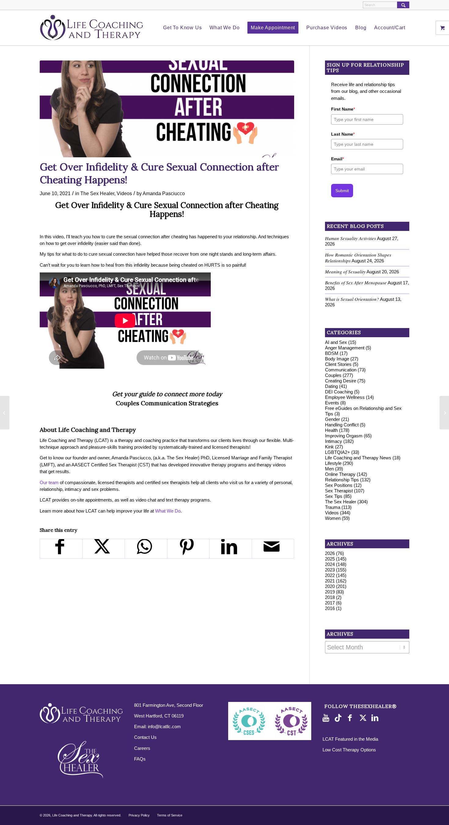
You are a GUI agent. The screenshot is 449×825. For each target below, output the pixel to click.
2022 (330, 575)
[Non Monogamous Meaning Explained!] (4, 412)
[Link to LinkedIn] (376, 718)
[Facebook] (351, 718)
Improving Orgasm (344, 435)
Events (332, 402)
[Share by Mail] (273, 548)
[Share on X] (104, 548)
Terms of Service (169, 815)
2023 (330, 569)
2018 (330, 597)
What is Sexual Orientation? (352, 299)
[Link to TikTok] (339, 718)
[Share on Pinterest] (188, 548)
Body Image (337, 358)
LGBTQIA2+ (337, 452)
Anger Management (344, 347)
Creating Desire (340, 380)
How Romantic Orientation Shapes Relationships (358, 258)
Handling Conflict (342, 424)
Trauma (332, 507)
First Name (343, 109)
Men (329, 468)
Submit (342, 190)
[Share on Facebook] (61, 548)
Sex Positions (338, 485)
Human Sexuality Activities (350, 238)
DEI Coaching (339, 391)
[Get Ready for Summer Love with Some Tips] (444, 412)
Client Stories (338, 364)
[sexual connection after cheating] (167, 108)
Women (333, 518)
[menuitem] (182, 28)
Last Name (343, 134)
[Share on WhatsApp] (146, 548)
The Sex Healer (97, 193)
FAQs (140, 758)
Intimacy (333, 441)
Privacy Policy (139, 815)
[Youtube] (327, 718)
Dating (331, 386)
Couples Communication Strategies (167, 403)
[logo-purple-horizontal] (92, 28)
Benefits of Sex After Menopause (356, 282)
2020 (330, 586)
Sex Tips (333, 496)
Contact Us (145, 737)
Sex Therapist (339, 490)
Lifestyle (333, 463)
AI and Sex (336, 342)
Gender (332, 419)
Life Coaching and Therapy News (358, 457)
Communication (340, 369)
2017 (330, 602)
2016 (330, 608)
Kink (329, 446)
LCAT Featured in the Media (350, 739)
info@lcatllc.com (164, 726)
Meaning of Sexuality (345, 271)
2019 (330, 591)
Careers (142, 748)
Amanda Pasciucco (164, 193)
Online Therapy (340, 474)
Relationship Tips (342, 479)
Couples (333, 375)
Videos (124, 193)
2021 (330, 580)
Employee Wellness (345, 397)
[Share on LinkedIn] (231, 548)
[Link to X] (363, 718)
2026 (330, 553)
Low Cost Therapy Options (349, 749)
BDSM (331, 353)
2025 (330, 558)
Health (331, 430)
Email (337, 158)
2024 (330, 564)
